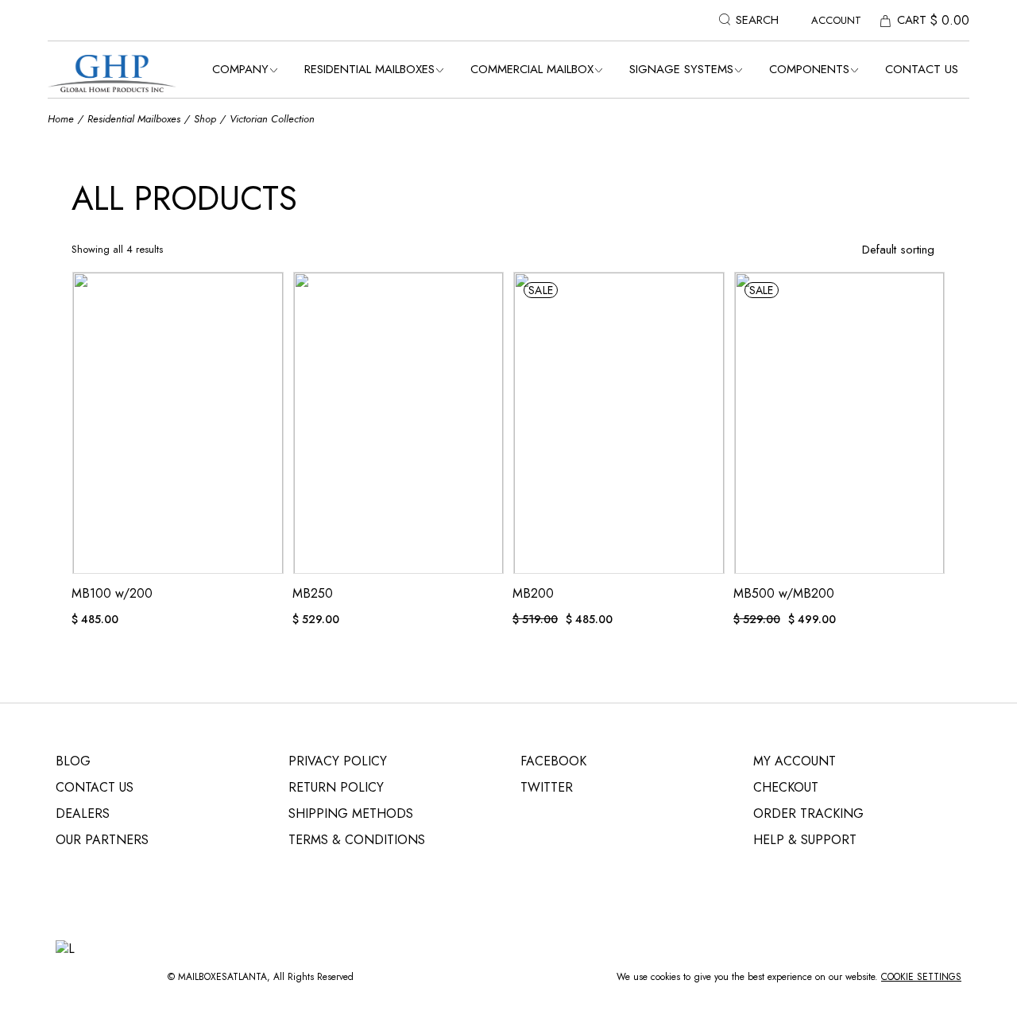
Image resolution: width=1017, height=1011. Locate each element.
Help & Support (805, 840)
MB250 (312, 593)
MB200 (533, 593)
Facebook (553, 761)
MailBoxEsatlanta (222, 977)
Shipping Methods (350, 813)
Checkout (785, 787)
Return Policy (336, 787)
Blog (73, 761)
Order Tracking (808, 813)
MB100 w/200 (112, 593)
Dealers (83, 813)
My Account (794, 761)
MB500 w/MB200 (783, 593)
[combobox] (856, 249)
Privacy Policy (337, 761)
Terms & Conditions (356, 840)
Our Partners (102, 840)
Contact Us (94, 787)
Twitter (546, 787)
